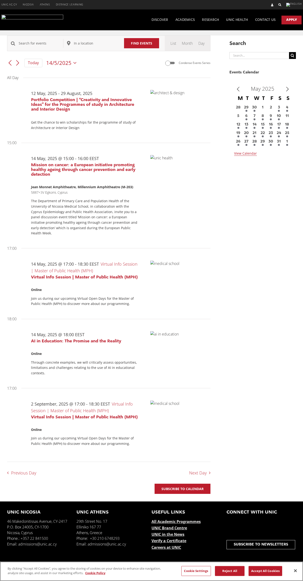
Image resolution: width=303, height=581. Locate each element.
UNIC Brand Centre (169, 528)
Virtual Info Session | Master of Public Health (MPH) (84, 277)
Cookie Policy (95, 573)
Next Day (198, 473)
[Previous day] (10, 63)
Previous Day (23, 473)
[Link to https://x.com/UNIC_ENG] (239, 522)
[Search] (277, 5)
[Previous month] (238, 89)
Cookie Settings (196, 571)
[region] (151, 571)
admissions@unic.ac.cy (37, 544)
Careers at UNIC (166, 547)
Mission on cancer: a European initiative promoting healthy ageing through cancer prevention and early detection (83, 170)
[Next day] (18, 63)
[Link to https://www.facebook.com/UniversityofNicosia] (229, 522)
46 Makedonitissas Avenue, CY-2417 (37, 521)
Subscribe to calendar (182, 489)
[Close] (295, 570)
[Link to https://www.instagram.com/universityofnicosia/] (249, 522)
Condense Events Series (194, 63)
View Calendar (245, 153)
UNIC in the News (168, 534)
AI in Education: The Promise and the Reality (76, 341)
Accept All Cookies (265, 571)
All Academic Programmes (176, 521)
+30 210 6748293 (105, 538)
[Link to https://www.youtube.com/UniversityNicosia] (259, 522)
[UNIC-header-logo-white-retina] (32, 16)
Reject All (229, 571)
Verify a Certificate (169, 540)
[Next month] (287, 89)
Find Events (141, 43)
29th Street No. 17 (91, 521)
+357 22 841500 (34, 538)
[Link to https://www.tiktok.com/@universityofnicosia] (278, 522)
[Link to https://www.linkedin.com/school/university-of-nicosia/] (268, 522)
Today (33, 62)
